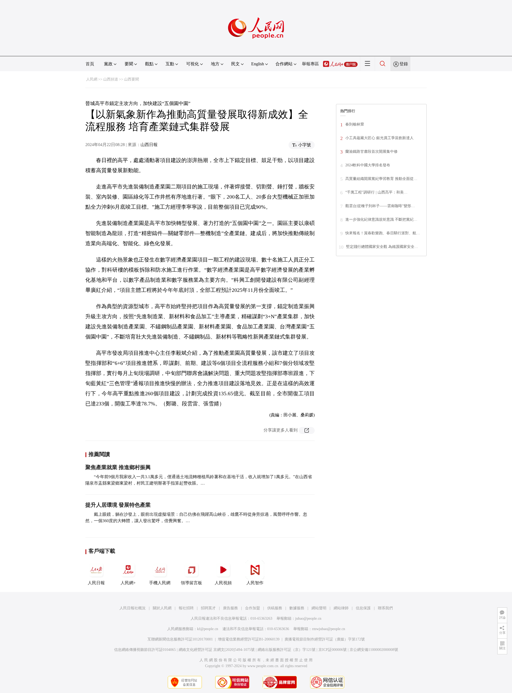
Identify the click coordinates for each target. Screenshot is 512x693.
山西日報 (149, 144)
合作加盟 (252, 608)
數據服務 (296, 608)
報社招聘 (186, 608)
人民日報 (96, 583)
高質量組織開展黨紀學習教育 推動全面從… (381, 179)
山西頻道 (110, 79)
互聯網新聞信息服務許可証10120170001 (180, 639)
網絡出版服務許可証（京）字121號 (286, 650)
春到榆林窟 (354, 124)
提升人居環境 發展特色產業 (118, 505)
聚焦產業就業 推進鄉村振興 (118, 467)
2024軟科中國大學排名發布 (367, 165)
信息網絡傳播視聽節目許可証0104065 (145, 650)
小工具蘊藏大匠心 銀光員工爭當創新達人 (379, 138)
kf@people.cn (207, 629)
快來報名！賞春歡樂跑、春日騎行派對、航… (382, 233)
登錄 (403, 64)
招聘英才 (208, 608)
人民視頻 (223, 583)
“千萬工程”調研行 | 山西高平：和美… (376, 192)
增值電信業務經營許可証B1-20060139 (248, 639)
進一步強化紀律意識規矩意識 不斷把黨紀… (381, 219)
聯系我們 (385, 608)
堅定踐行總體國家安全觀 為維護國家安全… (382, 247)
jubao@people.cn (308, 619)
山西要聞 (131, 79)
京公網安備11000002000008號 (374, 650)
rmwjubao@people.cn (328, 629)
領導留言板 (191, 583)
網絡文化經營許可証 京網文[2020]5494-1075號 (217, 650)
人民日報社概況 (132, 608)
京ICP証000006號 (332, 650)
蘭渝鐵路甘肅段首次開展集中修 (371, 152)
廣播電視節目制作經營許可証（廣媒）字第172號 (325, 639)
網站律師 (341, 608)
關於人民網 (162, 608)
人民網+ (128, 583)
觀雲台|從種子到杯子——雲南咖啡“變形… (380, 206)
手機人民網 (159, 583)
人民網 (91, 79)
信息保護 (363, 608)
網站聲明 (318, 608)
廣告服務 (230, 608)
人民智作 (254, 583)
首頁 (90, 64)
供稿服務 (274, 608)
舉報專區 (310, 64)
